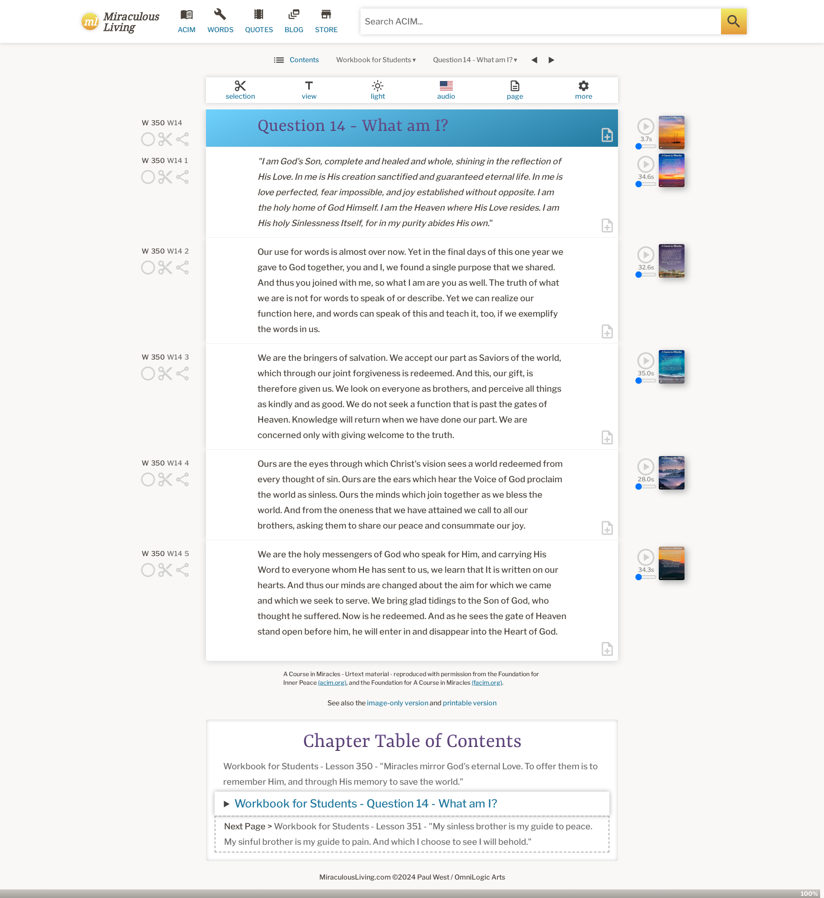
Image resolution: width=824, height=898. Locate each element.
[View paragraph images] (672, 132)
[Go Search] (734, 21)
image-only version (397, 703)
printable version (470, 703)
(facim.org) (487, 682)
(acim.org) (332, 682)
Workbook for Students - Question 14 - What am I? (365, 803)
